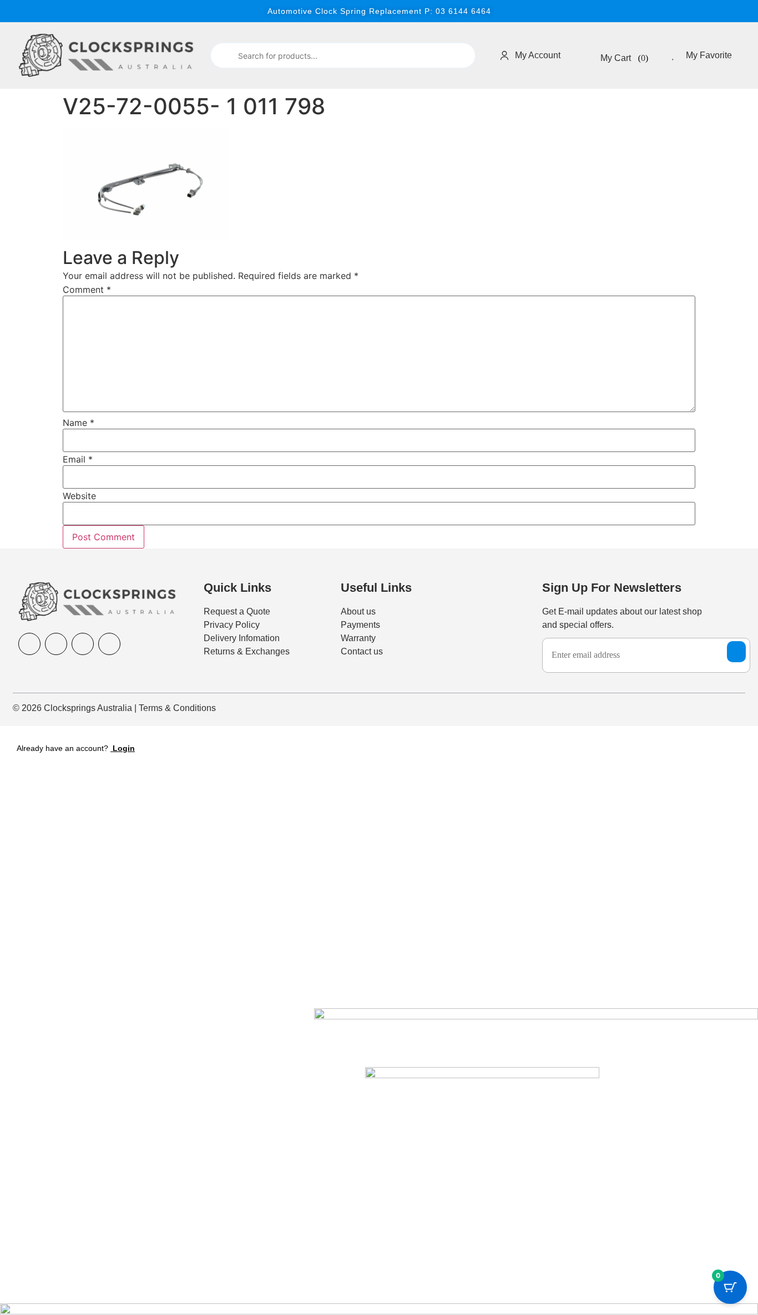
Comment (87, 289)
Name (78, 422)
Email (78, 459)
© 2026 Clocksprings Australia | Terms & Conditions (114, 708)
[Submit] (223, 55)
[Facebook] (29, 644)
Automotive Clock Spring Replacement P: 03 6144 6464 (379, 11)
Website (79, 495)
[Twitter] (109, 644)
